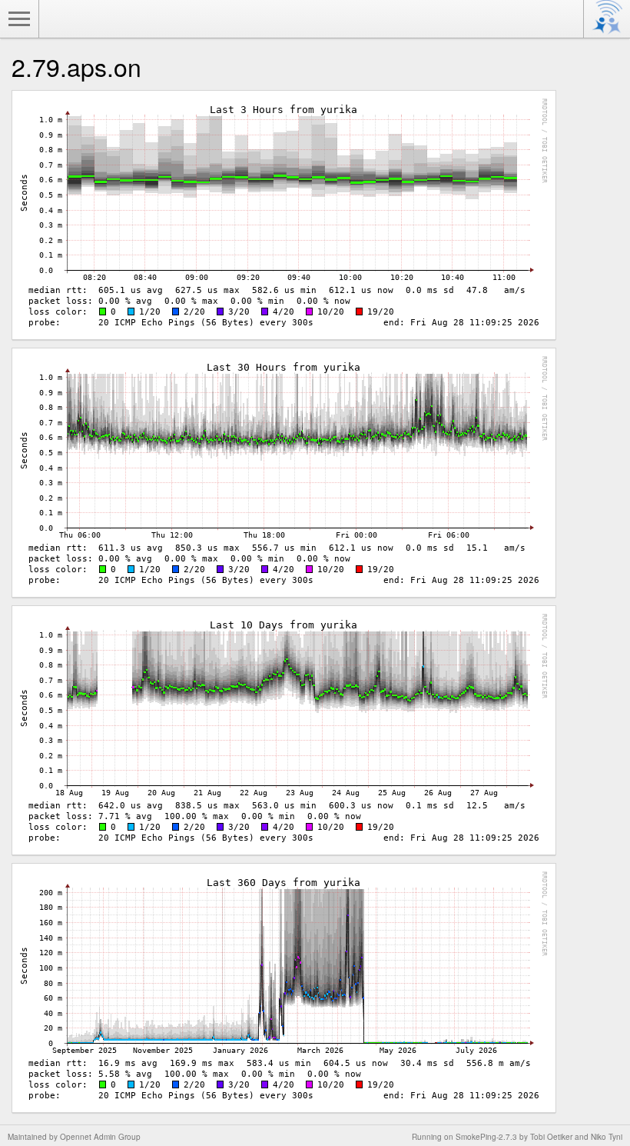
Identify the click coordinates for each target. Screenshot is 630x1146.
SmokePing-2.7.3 (486, 1136)
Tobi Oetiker (551, 1136)
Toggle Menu (19, 19)
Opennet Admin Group (100, 1136)
